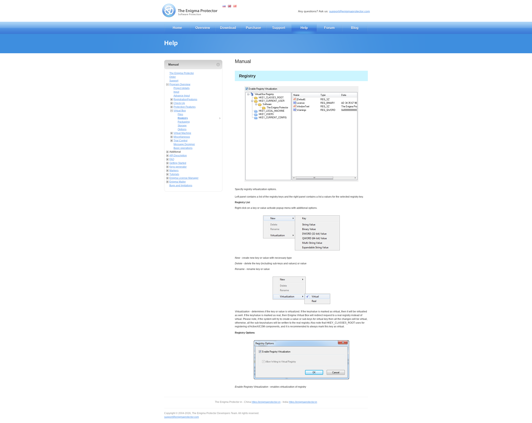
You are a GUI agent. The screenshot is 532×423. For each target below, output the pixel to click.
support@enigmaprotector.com (349, 11)
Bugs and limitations (180, 185)
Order (172, 76)
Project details (182, 88)
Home (177, 28)
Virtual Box (180, 110)
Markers (174, 170)
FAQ (171, 159)
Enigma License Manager (183, 178)
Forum (329, 28)
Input (176, 91)
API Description (178, 155)
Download (228, 28)
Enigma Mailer (177, 181)
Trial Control (180, 140)
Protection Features (185, 106)
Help (304, 28)
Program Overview (179, 84)
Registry (183, 118)
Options (182, 129)
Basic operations (183, 148)
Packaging (184, 121)
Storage (182, 125)
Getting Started (177, 163)
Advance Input (182, 95)
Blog (354, 28)
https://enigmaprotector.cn (266, 402)
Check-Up (179, 103)
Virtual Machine (182, 133)
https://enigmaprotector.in (303, 402)
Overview (202, 28)
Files (180, 114)
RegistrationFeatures (185, 99)
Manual (173, 64)
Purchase (253, 28)
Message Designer (184, 144)
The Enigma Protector (181, 73)
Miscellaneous (182, 136)
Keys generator (178, 166)
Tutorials (174, 174)
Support (278, 28)
